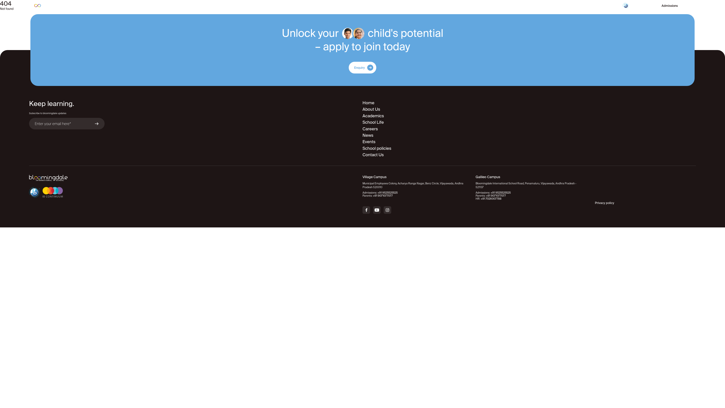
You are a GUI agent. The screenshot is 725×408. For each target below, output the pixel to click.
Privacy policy (604, 203)
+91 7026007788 (491, 198)
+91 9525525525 (387, 192)
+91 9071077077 (383, 195)
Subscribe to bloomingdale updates (47, 113)
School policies (376, 148)
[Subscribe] (96, 123)
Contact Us (373, 154)
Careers (370, 128)
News (367, 135)
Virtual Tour (643, 5)
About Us (371, 109)
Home (368, 102)
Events (369, 141)
